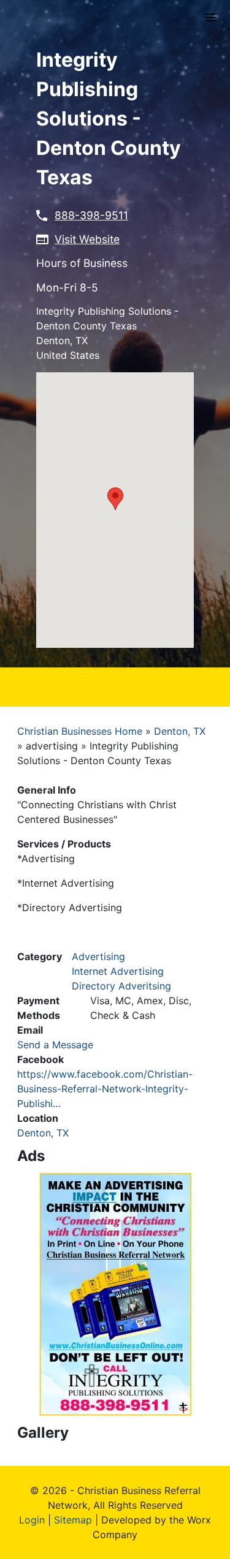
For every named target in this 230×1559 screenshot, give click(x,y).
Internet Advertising (118, 971)
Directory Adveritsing (121, 986)
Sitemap (73, 1520)
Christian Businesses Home (79, 731)
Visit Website (87, 239)
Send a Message (55, 1045)
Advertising (98, 956)
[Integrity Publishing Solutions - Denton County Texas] (115, 1293)
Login (32, 1520)
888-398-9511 (91, 215)
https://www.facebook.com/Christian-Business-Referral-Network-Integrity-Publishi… (105, 1089)
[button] (115, 499)
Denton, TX (179, 731)
